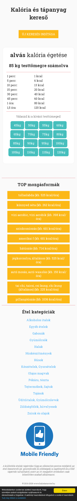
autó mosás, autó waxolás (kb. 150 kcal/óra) (38, 274)
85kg (16, 143)
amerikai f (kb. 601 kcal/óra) (38, 238)
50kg (31, 125)
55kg (45, 125)
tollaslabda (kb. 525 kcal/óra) (38, 195)
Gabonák (38, 333)
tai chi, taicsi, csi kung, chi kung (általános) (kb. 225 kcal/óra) (38, 287)
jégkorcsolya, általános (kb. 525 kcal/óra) (38, 260)
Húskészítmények (38, 353)
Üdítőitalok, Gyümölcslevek (38, 400)
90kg (30, 143)
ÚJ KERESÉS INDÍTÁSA (38, 34)
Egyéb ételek (38, 327)
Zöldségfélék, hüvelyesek (38, 406)
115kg (46, 152)
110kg (31, 152)
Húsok (38, 360)
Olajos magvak (38, 373)
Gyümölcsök (38, 340)
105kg (16, 152)
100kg (60, 143)
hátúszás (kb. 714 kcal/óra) (38, 248)
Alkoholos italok (38, 320)
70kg (31, 134)
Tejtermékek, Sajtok (38, 386)
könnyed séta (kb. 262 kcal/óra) (38, 205)
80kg (59, 134)
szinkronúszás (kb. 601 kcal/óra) (38, 228)
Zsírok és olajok (38, 413)
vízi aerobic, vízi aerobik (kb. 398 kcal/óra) (38, 217)
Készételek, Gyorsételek (38, 367)
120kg (61, 152)
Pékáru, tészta (38, 380)
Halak (38, 347)
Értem (64, 490)
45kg (17, 125)
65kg (17, 134)
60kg (59, 125)
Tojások (38, 393)
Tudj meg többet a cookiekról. (14, 497)
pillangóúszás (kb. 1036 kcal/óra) (39, 299)
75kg (45, 134)
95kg (45, 143)
